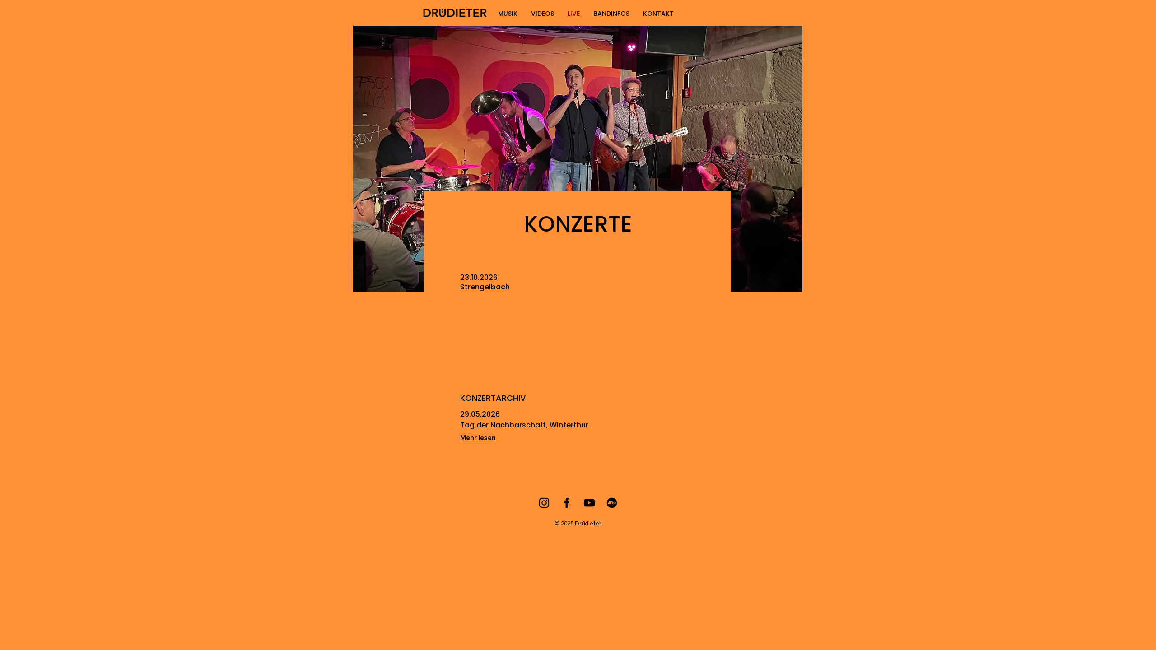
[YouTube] (589, 503)
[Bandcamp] (612, 503)
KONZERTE (578, 224)
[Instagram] (544, 503)
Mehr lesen (478, 437)
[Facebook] (566, 503)
